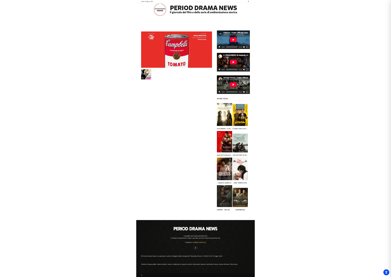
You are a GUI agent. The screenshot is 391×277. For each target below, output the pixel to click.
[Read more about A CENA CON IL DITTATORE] (240, 126)
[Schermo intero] (247, 47)
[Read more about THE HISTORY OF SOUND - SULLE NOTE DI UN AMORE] (240, 152)
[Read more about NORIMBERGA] (240, 207)
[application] (233, 39)
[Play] (220, 47)
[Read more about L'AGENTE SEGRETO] (225, 180)
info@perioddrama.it (199, 242)
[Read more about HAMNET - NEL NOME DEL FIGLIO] (225, 207)
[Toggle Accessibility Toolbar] (386, 272)
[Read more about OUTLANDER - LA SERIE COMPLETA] (225, 126)
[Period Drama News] (195, 9)
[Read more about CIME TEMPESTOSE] (240, 180)
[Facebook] (248, 1)
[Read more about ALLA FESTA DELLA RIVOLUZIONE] (225, 152)
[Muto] (244, 47)
